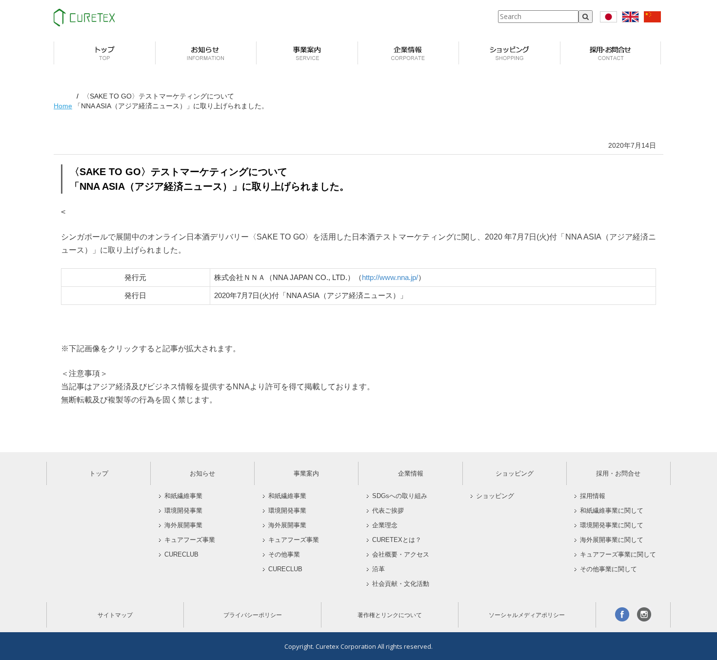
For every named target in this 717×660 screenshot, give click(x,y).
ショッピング (515, 473)
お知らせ (202, 473)
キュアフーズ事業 (189, 540)
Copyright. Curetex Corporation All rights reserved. (358, 646)
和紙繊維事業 (183, 496)
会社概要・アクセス (400, 554)
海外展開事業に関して (611, 540)
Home (63, 106)
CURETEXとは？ (396, 540)
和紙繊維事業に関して (611, 510)
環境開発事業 (183, 510)
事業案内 (306, 473)
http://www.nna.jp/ (390, 277)
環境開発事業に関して (611, 525)
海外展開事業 (183, 525)
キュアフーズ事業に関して (618, 554)
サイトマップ (115, 615)
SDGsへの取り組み (399, 496)
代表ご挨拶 (388, 510)
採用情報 (592, 496)
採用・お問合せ (618, 473)
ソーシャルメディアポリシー (527, 615)
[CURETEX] (84, 17)
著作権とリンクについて (390, 615)
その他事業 (284, 554)
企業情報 (410, 473)
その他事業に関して (608, 569)
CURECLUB (181, 554)
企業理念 (385, 525)
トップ (98, 473)
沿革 (378, 569)
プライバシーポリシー (252, 615)
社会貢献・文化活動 (400, 583)
